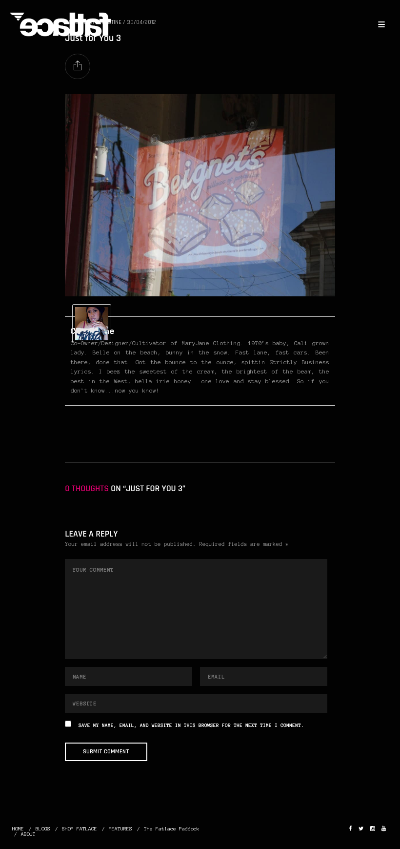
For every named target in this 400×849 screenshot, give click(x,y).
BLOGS (43, 828)
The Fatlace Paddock (172, 828)
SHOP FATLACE (79, 828)
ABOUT (28, 834)
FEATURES (120, 828)
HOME (18, 828)
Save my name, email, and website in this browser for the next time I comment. (191, 725)
